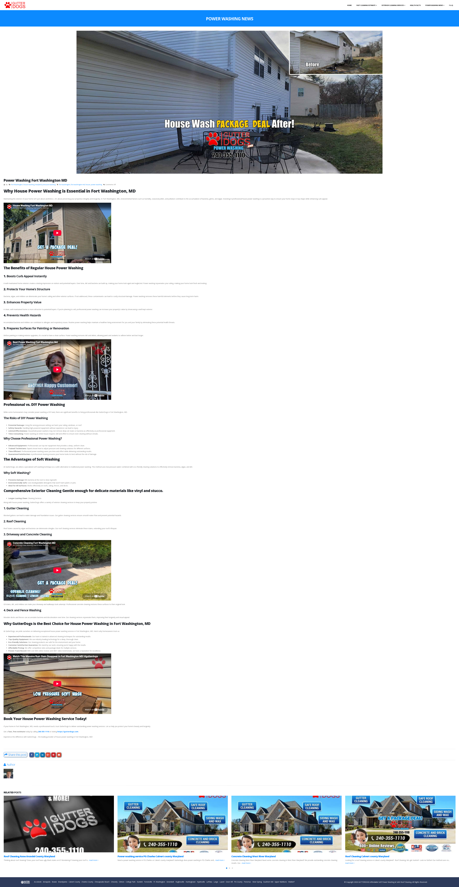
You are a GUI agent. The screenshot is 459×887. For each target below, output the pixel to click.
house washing (28, 185)
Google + (48, 755)
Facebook (31, 755)
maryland (38, 185)
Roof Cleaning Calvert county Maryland (139, 856)
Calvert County (74, 882)
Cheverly (114, 882)
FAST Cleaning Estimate (365, 5)
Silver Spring (257, 882)
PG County (238, 882)
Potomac (247, 882)
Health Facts (415, 5)
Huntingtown (191, 882)
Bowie (54, 882)
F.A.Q (451, 5)
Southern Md (268, 882)
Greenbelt (170, 882)
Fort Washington (17, 185)
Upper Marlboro (281, 882)
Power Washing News (434, 5)
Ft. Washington (159, 882)
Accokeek (37, 882)
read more (18, 863)
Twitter (37, 755)
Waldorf (291, 882)
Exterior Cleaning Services (393, 5)
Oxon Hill (229, 882)
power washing (96, 185)
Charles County (87, 882)
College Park (130, 882)
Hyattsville (201, 882)
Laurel (222, 882)
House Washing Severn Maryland (363, 856)
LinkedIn (42, 755)
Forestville (148, 882)
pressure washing (48, 185)
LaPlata (209, 882)
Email (59, 755)
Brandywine (62, 882)
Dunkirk (140, 882)
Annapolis (46, 882)
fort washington (64, 185)
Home (349, 5)
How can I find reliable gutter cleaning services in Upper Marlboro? (268, 856)
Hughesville (179, 882)
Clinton (121, 882)
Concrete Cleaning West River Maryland (26, 856)
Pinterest (53, 755)
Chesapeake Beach (102, 882)
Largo (216, 882)
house (88, 185)
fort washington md (78, 185)
